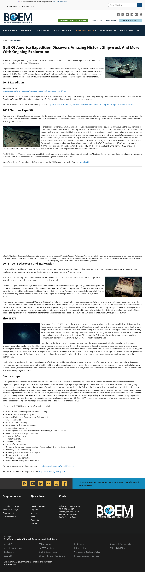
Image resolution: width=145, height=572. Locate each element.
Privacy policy (80, 548)
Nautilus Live (85, 162)
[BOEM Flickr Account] (127, 14)
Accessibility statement (13, 548)
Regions (34, 509)
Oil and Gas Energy (11, 506)
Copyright (8, 556)
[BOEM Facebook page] (118, 14)
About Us (35, 520)
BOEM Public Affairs (67, 517)
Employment (111, 20)
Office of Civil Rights (118, 548)
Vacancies (35, 513)
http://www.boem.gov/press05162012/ (57, 466)
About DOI (8, 544)
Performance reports (83, 544)
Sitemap (34, 523)
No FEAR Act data (46, 548)
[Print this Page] (141, 14)
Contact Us (97, 20)
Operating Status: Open (74, 20)
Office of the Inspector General (52, 556)
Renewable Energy (10, 509)
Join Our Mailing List (130, 20)
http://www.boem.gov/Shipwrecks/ (53, 471)
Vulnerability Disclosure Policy (87, 552)
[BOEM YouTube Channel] (136, 14)
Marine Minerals (10, 516)
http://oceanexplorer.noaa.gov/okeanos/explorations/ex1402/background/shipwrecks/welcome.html (91, 104)
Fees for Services (38, 506)
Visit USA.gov (10, 564)
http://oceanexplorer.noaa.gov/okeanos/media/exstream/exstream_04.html (35, 91)
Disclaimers (9, 552)
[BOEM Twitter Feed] (122, 14)
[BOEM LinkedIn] (131, 14)
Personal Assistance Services (86, 556)
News (33, 516)
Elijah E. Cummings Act (48, 552)
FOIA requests (45, 544)
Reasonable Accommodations (122, 544)
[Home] (18, 18)
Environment (8, 513)
